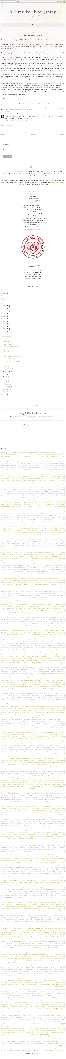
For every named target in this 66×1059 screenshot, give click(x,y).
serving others (60, 917)
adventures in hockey (27, 465)
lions (13, 745)
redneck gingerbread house (44, 887)
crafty (6, 563)
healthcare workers (33, 669)
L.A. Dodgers (51, 732)
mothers (25, 784)
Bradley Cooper (13, 515)
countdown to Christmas (30, 558)
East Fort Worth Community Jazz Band (47, 597)
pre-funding (16, 865)
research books (18, 891)
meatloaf (3, 767)
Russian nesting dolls (6, 904)
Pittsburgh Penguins (20, 856)
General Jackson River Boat (19, 636)
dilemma (49, 584)
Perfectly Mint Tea (51, 849)
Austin (3, 487)
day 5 (2, 576)
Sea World (57, 910)
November (8, 336)
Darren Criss (34, 571)
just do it (16, 723)
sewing (19, 919)
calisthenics (43, 524)
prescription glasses (7, 867)
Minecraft (47, 773)
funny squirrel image (7, 634)
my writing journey (14, 799)
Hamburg (12, 658)
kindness (10, 730)
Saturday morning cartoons (25, 908)
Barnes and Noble (22, 495)
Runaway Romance (44, 902)
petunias (12, 854)
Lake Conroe (17, 734)
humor (63, 693)
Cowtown (41, 560)
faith (39, 610)
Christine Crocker (52, 539)
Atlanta (24, 485)
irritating (3, 710)
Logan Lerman (28, 747)
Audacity (55, 485)
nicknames (57, 823)
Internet (33, 708)
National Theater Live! (19, 817)
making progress (24, 756)
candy (59, 526)
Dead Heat (31, 576)
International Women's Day (23, 708)
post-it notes (23, 862)
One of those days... (10, 359)
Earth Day (34, 597)
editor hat (17, 602)
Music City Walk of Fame (36, 791)
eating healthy (29, 600)
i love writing (57, 697)
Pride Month (37, 867)
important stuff (30, 702)
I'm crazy (11, 699)
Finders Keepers (10, 621)
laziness (42, 736)
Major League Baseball (58, 754)
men (24, 769)
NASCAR (16, 802)
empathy (18, 604)
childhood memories (13, 537)
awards (56, 487)
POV (56, 862)
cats (39, 530)
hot (32, 688)
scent (6, 910)
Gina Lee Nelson (60, 641)
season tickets (45, 913)
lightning (3, 745)
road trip (49, 895)
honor (14, 688)
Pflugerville (18, 854)
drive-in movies (61, 593)
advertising (53, 465)
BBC (53, 496)
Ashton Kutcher (17, 485)
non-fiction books (49, 828)
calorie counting (5, 526)
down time (62, 591)
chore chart (10, 539)
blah (36, 506)
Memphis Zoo (18, 769)
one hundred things (49, 836)
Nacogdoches (57, 799)
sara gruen (8, 908)
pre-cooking (9, 865)
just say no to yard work (25, 723)
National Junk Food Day (32, 808)
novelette (62, 830)
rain (40, 878)
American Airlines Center (33, 474)
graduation (33, 649)
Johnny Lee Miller (60, 719)
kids (35, 728)
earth (30, 597)
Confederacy (30, 554)
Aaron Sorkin (30, 461)
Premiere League (40, 865)
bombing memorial (60, 508)
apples (3, 483)
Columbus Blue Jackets (30, 552)
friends (11, 632)
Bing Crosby (34, 504)
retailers (10, 893)
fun (38, 632)
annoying (62, 478)
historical (30, 675)
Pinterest (3, 856)
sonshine (37, 928)
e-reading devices (19, 597)
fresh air (40, 630)
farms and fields (27, 615)
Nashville (29, 802)
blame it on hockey (43, 506)
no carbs (25, 825)
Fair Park (19, 610)
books (42, 513)
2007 (5, 397)
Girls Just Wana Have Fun (26, 643)
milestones (10, 773)
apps (13, 483)
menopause (29, 769)
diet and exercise (21, 584)
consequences (61, 554)
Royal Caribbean (60, 900)
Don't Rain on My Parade (32, 591)
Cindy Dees (42, 545)
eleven (48, 602)
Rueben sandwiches (23, 902)
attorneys (49, 485)
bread (41, 515)
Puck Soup (62, 873)
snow (52, 926)
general (9, 636)
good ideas (17, 647)
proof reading (25, 871)
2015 (5, 318)
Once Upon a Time (35, 836)
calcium (20, 524)
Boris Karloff (48, 513)
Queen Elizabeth (18, 878)
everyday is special (23, 606)
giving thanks (57, 643)
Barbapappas (9, 495)
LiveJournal (56, 745)
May (6, 379)
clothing (3, 550)
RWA (14, 904)
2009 (5, 392)
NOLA (42, 827)
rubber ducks (13, 902)
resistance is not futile (29, 891)
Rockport (36, 897)
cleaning (32, 547)
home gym (8, 686)
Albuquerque (25, 469)
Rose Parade (41, 900)
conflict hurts (44, 554)
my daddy (42, 793)
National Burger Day (48, 804)
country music (43, 558)
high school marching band (41, 673)
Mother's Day (10, 784)
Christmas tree (29, 545)
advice (58, 465)
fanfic (11, 615)
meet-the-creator (18, 767)
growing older (46, 654)
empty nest (31, 604)
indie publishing (30, 706)
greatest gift (61, 652)
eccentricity (58, 600)
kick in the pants (29, 728)
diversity (49, 587)
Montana (14, 782)
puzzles (63, 876)
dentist (42, 580)
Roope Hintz (35, 900)
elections (36, 602)
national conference (7, 806)
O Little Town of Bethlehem (41, 832)
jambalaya (58, 712)
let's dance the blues (46, 741)
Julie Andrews (59, 721)
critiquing (28, 565)
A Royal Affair (25, 459)
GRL (22, 654)
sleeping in (42, 923)
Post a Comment (6, 125)
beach (44, 498)
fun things (42, 632)
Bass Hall (35, 496)
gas (54, 634)
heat (58, 669)
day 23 (53, 573)
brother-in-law (51, 517)
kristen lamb (29, 732)
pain (26, 845)
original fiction (10, 843)
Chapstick (3, 534)
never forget (25, 819)
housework (4, 693)
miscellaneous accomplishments (55, 776)
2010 (5, 331)
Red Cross (50, 884)
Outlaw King (62, 843)
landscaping (34, 734)
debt (6, 578)
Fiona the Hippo (27, 621)
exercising (8, 608)
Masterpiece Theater (46, 762)
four (35, 628)
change (59, 532)
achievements (4, 463)
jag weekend (51, 712)
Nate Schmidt (47, 802)
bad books (17, 491)
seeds (36, 915)
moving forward (44, 789)
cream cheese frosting (50, 563)
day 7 (8, 576)
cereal (39, 532)
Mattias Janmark (18, 764)
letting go (62, 741)
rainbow (44, 878)
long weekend (50, 747)
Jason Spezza (30, 715)
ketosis (19, 728)
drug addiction (32, 595)
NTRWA (3, 832)
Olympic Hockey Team (13, 836)
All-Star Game (27, 472)
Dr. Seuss (35, 593)
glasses (63, 643)
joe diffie (53, 717)
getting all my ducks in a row (35, 639)
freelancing (14, 630)
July (6, 374)
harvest (45, 667)
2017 (5, 313)
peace (54, 847)
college (3, 552)
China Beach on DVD (49, 537)
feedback (37, 617)
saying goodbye (60, 908)
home (2, 686)
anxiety (36, 480)
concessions (23, 554)
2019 (5, 308)
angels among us (5, 478)
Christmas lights (10, 543)
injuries (37, 706)
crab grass (54, 560)
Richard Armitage (23, 895)
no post (43, 825)
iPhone (58, 708)
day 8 (12, 576)
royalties (7, 902)
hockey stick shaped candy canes (56, 682)
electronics (42, 602)
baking (55, 491)
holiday (44, 684)
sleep (38, 924)
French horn (25, 630)
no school (60, 825)
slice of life (62, 924)
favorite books (53, 615)
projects (3, 871)
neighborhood (52, 817)
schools (28, 910)
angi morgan (14, 478)
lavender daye (16, 736)
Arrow (6, 485)
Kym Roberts (44, 732)
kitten (63, 730)
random (62, 878)
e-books (6, 597)
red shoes (56, 884)
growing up (53, 654)
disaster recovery (19, 587)
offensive (25, 834)
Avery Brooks (49, 487)
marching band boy (26, 758)
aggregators (24, 467)
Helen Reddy (4, 671)
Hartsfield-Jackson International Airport (32, 667)
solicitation (27, 928)
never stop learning (34, 819)
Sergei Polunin (41, 917)
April (6, 381)
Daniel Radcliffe (16, 571)
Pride (31, 867)
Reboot (3, 884)
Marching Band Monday (39, 758)
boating (40, 509)
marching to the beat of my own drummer (17, 760)
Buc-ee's (35, 519)
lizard (18, 747)
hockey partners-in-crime (49, 680)
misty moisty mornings (48, 778)
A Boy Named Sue (35, 456)
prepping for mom (59, 865)
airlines (3, 469)
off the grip (19, 834)
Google (10, 649)
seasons (62, 913)
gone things (47, 645)
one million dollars (59, 836)
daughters (44, 571)
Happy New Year (14, 662)
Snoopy (48, 926)
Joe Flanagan (59, 717)
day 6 (5, 576)
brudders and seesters (14, 519)
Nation (63, 801)
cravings (23, 563)
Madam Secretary (37, 754)
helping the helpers (39, 671)
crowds (23, 567)
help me (31, 671)
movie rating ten (5, 789)
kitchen (40, 730)
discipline (27, 587)
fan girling (30, 613)
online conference (20, 838)
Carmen (56, 528)
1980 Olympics (11, 454)
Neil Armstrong (61, 817)
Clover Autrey (14, 550)
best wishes (57, 502)
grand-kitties (54, 649)
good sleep (41, 647)
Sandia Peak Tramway (54, 906)
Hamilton (25, 658)
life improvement (44, 743)
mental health (49, 769)
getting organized (6, 641)
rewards (3, 895)
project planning (60, 869)
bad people (23, 491)
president (22, 867)
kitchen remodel (56, 730)
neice (47, 817)
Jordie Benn (14, 721)
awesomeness (5, 489)
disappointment (10, 587)
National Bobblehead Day (35, 804)
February (7, 387)
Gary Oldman (49, 634)
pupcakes (42, 876)
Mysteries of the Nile (32, 799)
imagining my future (20, 701)
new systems (49, 821)
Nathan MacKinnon (56, 801)
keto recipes (12, 728)
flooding (23, 623)
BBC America (58, 496)
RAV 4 (52, 880)
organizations (54, 841)
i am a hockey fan (36, 695)
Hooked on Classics (25, 688)
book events (32, 511)
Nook (56, 827)
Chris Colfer (22, 539)
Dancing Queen (39, 569)
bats (44, 495)
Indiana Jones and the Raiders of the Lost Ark (13, 706)
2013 (5, 324)
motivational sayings (33, 784)
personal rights (61, 849)
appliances (9, 483)
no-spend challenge (24, 828)
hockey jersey (29, 680)
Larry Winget (52, 734)
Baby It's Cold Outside (27, 489)
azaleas (14, 489)
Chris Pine (35, 539)
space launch (57, 928)
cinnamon (55, 545)
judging (41, 721)
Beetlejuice (7, 500)
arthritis (11, 485)
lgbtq (2, 743)
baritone (15, 495)
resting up (4, 893)
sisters (26, 924)
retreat (22, 893)
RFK (17, 895)
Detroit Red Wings (43, 582)
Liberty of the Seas (13, 743)
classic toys (26, 547)
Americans (16, 476)
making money (14, 756)
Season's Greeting (54, 913)
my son (17, 797)
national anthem (23, 804)
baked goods (49, 491)
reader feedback (5, 882)
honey (10, 688)
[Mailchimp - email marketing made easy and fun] (21, 157)
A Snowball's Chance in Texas (38, 459)
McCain (35, 764)
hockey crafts (22, 678)
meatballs (62, 764)
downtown (13, 593)
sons (31, 928)
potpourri (50, 862)
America (12, 474)
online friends (30, 838)
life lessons (52, 743)
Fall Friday (60, 610)
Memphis (12, 769)
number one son (10, 832)
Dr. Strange (41, 593)
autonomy (30, 487)
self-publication (9, 917)
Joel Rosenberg (24, 719)
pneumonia (9, 860)
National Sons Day (6, 815)
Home (33, 134)
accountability (58, 461)
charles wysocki (20, 534)
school (24, 911)
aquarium (18, 483)
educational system (26, 602)
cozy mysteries (48, 560)
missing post (29, 778)
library (20, 743)
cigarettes (36, 545)
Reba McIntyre (52, 882)
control (26, 556)
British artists (11, 517)
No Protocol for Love (51, 825)
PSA (57, 871)
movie (53, 784)
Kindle (55, 728)
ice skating (44, 699)
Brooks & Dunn (34, 517)
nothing (57, 830)
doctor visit (19, 589)
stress (30, 109)
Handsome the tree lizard (40, 658)
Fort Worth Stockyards (17, 628)
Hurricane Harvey (15, 695)
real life (45, 882)
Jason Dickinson (23, 715)
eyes (57, 608)
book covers (25, 511)
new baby (62, 819)
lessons (37, 741)
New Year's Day (8, 823)
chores (17, 539)
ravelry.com (57, 880)
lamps (22, 734)
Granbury (39, 649)
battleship (48, 495)
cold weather (54, 550)
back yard (56, 489)
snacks (33, 926)
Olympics (22, 836)
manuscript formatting (52, 756)
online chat (4, 838)
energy (53, 604)
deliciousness (5, 580)
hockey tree (20, 684)
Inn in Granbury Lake (45, 706)
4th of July (7, 456)
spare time (8, 930)
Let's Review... (8, 344)
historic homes (24, 675)
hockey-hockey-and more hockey (32, 684)
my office (59, 795)
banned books (57, 493)
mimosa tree (41, 773)
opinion (19, 841)
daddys (56, 567)
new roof (43, 821)
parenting (4, 847)
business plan (18, 522)
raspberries (48, 880)
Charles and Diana (11, 534)
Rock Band (15, 897)
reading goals (39, 882)
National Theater (60, 815)
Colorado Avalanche (17, 552)
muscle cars (8, 791)
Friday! (6, 349)
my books (23, 793)
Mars (2, 762)
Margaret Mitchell (32, 760)
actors (15, 463)
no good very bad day (34, 825)
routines (52, 900)
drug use (38, 595)
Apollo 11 (41, 480)
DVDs (2, 597)
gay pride (4, 636)
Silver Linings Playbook (39, 921)
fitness (3, 623)
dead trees (37, 576)
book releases (9, 513)
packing (22, 845)
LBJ (46, 736)
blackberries (32, 506)
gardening (43, 634)
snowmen (57, 926)
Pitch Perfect (10, 856)
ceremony (43, 532)
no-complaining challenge (11, 827)
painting (30, 845)
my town (38, 797)
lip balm (34, 745)
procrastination (19, 869)
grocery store (28, 654)
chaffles (49, 532)
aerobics (62, 465)
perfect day (43, 849)
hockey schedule (19, 682)
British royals (19, 517)
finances (48, 619)
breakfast (49, 515)
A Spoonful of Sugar (52, 459)
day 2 (39, 573)
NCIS (38, 817)
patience (22, 847)
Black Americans (16, 506)
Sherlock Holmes (38, 919)
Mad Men (29, 754)
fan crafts (12, 613)
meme (47, 767)
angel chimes (61, 476)
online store (44, 838)
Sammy (29, 906)
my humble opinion (32, 795)
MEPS (59, 769)
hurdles (8, 695)
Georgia (42, 636)
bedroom (57, 498)
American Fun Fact (53, 474)
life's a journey (60, 743)
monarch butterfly (49, 780)
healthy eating (52, 669)
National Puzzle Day (44, 812)
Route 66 (47, 900)
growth (59, 654)
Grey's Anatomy (13, 654)
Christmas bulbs (31, 541)
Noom (59, 827)
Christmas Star (9, 545)
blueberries (29, 508)
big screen (23, 504)
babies (19, 489)
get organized (8, 639)
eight (32, 602)
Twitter (32, 103)
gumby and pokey (16, 656)
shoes (57, 919)
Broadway (26, 517)
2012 (5, 326)
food (52, 623)
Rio (29, 895)
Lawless (23, 736)
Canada (39, 526)
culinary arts (50, 567)
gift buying (49, 641)
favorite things (5, 617)
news (14, 823)
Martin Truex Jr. (21, 762)
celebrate (50, 530)
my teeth (33, 797)
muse (13, 791)
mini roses (53, 773)
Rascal (42, 880)
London (35, 747)
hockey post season (7, 682)
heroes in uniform (52, 671)
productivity (26, 869)
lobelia (22, 747)
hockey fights (38, 678)
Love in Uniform (34, 749)
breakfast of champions (58, 515)
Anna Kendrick (38, 478)
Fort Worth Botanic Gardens (37, 626)
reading (21, 882)
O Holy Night (30, 832)
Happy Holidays (46, 660)
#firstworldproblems (27, 452)
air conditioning (55, 467)
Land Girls (27, 734)
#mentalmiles (43, 452)
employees (9, 109)
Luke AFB (46, 751)
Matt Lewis (11, 764)
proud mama (51, 871)
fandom (41, 613)
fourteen (38, 628)
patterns (38, 847)
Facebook (25, 103)
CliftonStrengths (49, 548)
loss (26, 749)
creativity (58, 563)
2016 (5, 316)
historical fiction (37, 675)
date (39, 571)
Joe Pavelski (9, 719)
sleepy (56, 923)
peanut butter (30, 849)
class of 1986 (12, 547)
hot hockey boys (48, 688)
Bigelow (29, 504)
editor (13, 602)
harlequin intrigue (33, 665)
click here (59, 176)
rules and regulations (33, 902)
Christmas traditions (18, 545)
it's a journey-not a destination (21, 710)
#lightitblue (36, 452)
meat (58, 764)
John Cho (31, 719)
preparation (49, 865)
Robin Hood (8, 897)
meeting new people (28, 767)
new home (24, 821)
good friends (9, 647)
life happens (35, 743)
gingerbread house (6, 643)
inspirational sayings (59, 706)
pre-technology (24, 865)
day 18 (32, 573)
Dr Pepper (19, 593)
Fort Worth (26, 626)
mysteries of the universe (46, 799)
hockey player (61, 680)
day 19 (36, 573)
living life (62, 745)
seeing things (42, 915)
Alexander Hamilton (41, 469)
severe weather (13, 919)
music (21, 791)
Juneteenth (7, 723)
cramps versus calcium (15, 563)
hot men (55, 688)
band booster (20, 493)
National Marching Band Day (11, 810)
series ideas (52, 917)
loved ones (7, 751)
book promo (53, 511)
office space (31, 834)
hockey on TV (38, 680)
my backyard (10, 793)
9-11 (29, 456)
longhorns (57, 747)
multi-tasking (61, 788)
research (11, 891)
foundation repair (28, 628)
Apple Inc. (55, 480)
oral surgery (31, 841)
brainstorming (29, 515)
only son (62, 838)
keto (30, 725)
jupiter (12, 723)
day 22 (49, 573)
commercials (40, 552)
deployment (52, 580)
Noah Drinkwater (35, 827)
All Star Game (8, 472)
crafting (62, 561)
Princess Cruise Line (54, 867)
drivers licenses (5, 595)
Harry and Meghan (52, 665)
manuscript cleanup (41, 756)
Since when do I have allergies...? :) (14, 356)
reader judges (14, 882)
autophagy (37, 487)
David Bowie (59, 571)
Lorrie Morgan (9, 749)
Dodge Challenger (35, 589)
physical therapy (38, 854)
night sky (18, 825)
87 (24, 456)
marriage (62, 760)
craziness (28, 563)
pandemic (36, 845)
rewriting (13, 895)
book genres (40, 511)
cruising (39, 567)
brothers (58, 517)
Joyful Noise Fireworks (29, 721)
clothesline (62, 547)
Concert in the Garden (14, 554)
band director (36, 493)
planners (48, 856)
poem (30, 860)
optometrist (25, 841)
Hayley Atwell (58, 667)
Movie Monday (60, 784)
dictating (13, 584)
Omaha (27, 836)
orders (44, 841)
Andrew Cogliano (45, 476)
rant (26, 109)
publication (61, 871)
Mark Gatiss (56, 760)
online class (11, 838)
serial (47, 917)
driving (21, 595)
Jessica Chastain (25, 717)
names (63, 799)
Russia (51, 902)
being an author (51, 500)
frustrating (34, 632)
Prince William (44, 867)
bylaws (60, 521)
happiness (58, 658)
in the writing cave (40, 704)
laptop (39, 734)
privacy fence (10, 869)
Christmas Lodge (20, 543)
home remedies (35, 686)
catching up (34, 530)
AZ (10, 489)
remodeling (49, 889)
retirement (16, 893)
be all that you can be (12, 498)
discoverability (39, 587)
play (23, 858)
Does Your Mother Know (55, 589)
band (7, 493)
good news (34, 647)
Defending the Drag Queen (45, 578)
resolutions (38, 891)
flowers (33, 623)
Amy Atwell (22, 476)
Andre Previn (37, 476)
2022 (5, 301)
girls (19, 643)
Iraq (64, 708)
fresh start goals (48, 630)
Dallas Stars (25, 569)
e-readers (11, 597)
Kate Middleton (58, 723)
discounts (32, 587)
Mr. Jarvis (51, 788)
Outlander (55, 843)
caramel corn (24, 528)
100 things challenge (55, 452)
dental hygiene (29, 580)
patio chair (27, 847)
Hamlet (30, 658)
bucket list (42, 519)
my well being (61, 797)
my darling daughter (50, 793)
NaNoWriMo (10, 802)
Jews (31, 717)
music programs (56, 791)
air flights (62, 467)
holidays (56, 684)
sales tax (9, 906)
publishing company (37, 873)
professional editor (36, 869)
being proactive (14, 502)
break (45, 515)
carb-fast (37, 528)
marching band (19, 109)
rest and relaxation (50, 891)
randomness (31, 880)
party (8, 847)
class (7, 547)
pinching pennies (52, 854)
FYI (24, 634)
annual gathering (6, 480)
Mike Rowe (57, 771)
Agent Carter (5, 467)
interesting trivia (12, 708)
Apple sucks (62, 480)
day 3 (60, 573)
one (42, 836)
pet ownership (27, 851)
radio (36, 878)
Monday (57, 780)
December (8, 334)
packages (17, 845)
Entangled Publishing (6, 606)
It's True (19, 712)
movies (32, 789)
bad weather (34, 491)
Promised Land (11, 871)
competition (48, 552)
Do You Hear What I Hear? (8, 589)
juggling (45, 721)
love (29, 749)
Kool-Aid (23, 732)
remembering (11, 889)
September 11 (33, 917)
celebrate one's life (59, 530)
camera (30, 526)
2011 (5, 329)
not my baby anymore (41, 830)
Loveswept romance (16, 751)
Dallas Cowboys (16, 569)
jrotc (37, 721)
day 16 (25, 573)
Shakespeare (24, 919)
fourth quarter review (47, 628)
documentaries (26, 589)
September (8, 369)
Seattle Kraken (10, 915)
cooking (46, 556)
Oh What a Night (53, 834)
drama (49, 593)
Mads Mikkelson (47, 754)
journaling (20, 721)
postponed (34, 862)
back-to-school (10, 491)
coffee (44, 550)
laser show (59, 734)
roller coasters (43, 897)
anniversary (56, 478)
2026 (5, 290)
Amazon (62, 472)
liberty (6, 743)
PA (13, 845)
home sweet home (45, 686)
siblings (11, 921)
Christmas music (30, 543)
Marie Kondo (49, 760)
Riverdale (32, 895)
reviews (51, 893)
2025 (5, 293)
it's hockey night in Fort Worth (45, 710)
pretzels (27, 867)
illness (7, 702)
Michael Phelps (21, 771)
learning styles (36, 738)
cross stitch (49, 565)
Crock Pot (43, 565)
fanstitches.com (18, 615)
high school (4, 673)
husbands (28, 695)
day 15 (21, 573)
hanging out (51, 658)
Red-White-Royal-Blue (22, 887)
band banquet (12, 493)
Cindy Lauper (49, 545)
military (16, 773)
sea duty (51, 910)
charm (26, 534)
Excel (37, 606)
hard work (4, 665)
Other (47, 103)
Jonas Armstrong (6, 721)
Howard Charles (38, 693)
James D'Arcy (8, 715)
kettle (22, 728)
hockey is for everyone (18, 680)
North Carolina (9, 830)
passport (17, 847)
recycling (45, 884)
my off (54, 795)
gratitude (42, 652)
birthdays (9, 506)
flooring (28, 623)
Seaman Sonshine (17, 913)
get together (23, 639)
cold (48, 550)
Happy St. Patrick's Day (25, 662)
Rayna (63, 880)
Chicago (55, 535)
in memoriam (12, 704)
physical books (30, 854)
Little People (49, 745)
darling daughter (25, 571)
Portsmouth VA (16, 863)
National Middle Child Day (26, 810)
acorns (11, 463)
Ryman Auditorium (21, 904)
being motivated (5, 502)
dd (27, 576)
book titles (30, 513)
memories (62, 767)
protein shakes (44, 871)
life (30, 743)
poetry (34, 860)
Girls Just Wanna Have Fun (39, 643)
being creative (61, 500)
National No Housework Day (40, 810)
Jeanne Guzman (49, 715)
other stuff (31, 843)
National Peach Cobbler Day (8, 812)
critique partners (20, 565)
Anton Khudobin (21, 480)
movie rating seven (59, 786)
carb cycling (31, 528)
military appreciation (24, 773)
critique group (11, 565)
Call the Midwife (51, 524)
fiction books (24, 619)
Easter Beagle (61, 597)
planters (19, 858)
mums (3, 791)
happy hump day (56, 660)
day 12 (11, 573)
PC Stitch (50, 847)
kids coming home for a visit (45, 728)
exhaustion (15, 608)
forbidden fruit (11, 626)
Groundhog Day (37, 654)
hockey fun (57, 678)
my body (17, 793)
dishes (45, 587)
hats (53, 667)
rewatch (8, 895)
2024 (5, 295)
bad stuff (28, 491)
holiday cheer (50, 684)
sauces (38, 908)
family (7, 613)
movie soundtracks (16, 788)
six (29, 923)
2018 (5, 311)
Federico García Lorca (20, 617)
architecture (32, 483)
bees (2, 500)
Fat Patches (46, 615)
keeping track (17, 725)
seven (7, 919)
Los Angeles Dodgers (18, 749)
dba (25, 576)
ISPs (7, 710)
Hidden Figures (61, 671)
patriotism (33, 847)
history (55, 675)
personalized (18, 851)
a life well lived (60, 456)
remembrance (34, 889)
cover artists (16, 560)
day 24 (57, 573)
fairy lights (35, 610)
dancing (32, 569)
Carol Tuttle (61, 528)
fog (49, 623)
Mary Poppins (36, 762)
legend (59, 738)
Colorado (8, 552)
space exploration (49, 928)
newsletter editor (26, 823)
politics (54, 860)
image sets (11, 701)
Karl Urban (41, 723)
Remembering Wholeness (22, 889)
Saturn (34, 908)
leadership (58, 736)
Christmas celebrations (52, 541)
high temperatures (54, 673)
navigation (28, 817)
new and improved (54, 819)
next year (33, 823)
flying (43, 623)
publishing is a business (51, 873)
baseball (30, 496)
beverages (11, 504)
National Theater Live (7, 817)
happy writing (55, 662)
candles (55, 526)
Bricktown (4, 517)
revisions (62, 893)
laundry (9, 736)
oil (58, 834)
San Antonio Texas (42, 906)
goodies (62, 647)
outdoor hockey (48, 843)
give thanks (50, 643)
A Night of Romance (15, 459)
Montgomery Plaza (22, 782)
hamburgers (18, 658)
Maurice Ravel (26, 764)
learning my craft (27, 738)
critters (33, 565)
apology (51, 480)
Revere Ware (40, 893)
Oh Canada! (42, 834)
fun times (48, 632)
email (59, 602)
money (10, 782)
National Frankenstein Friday (39, 806)
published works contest (18, 873)
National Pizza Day (22, 812)
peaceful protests (5, 849)
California (37, 524)
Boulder (57, 513)
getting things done (40, 641)
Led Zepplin (49, 738)
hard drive (62, 662)
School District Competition (12, 361)
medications (10, 767)
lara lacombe (45, 734)
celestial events (27, 532)
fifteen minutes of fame (34, 619)
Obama (3, 834)
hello (27, 671)
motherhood (18, 784)
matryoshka (4, 764)
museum (17, 791)
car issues (17, 528)
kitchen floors (47, 730)
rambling (57, 878)
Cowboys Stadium (30, 561)
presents (16, 867)
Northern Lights (18, 830)
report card (61, 889)
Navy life (34, 817)
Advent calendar (46, 463)
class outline (19, 547)
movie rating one (48, 786)
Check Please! (40, 534)
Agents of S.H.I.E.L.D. (14, 467)
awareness (62, 487)
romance (57, 897)
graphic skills (29, 652)
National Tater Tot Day (49, 814)
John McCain (37, 719)
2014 (5, 321)
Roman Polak (50, 897)
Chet (51, 534)
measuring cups (52, 764)
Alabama (8, 469)
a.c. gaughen (23, 461)
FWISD (21, 634)
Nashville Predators (37, 801)
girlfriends (14, 643)
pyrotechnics (4, 878)
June (6, 376)
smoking (28, 926)
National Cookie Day (18, 806)
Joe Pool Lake (16, 719)
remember (4, 889)
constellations (5, 556)
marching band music (53, 758)
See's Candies (30, 915)
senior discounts (19, 917)
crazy (33, 563)
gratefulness (37, 652)
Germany (55, 636)
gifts (53, 641)
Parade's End (54, 845)
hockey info (8, 680)
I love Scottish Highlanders (33, 697)
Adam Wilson (30, 463)
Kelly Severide (25, 725)
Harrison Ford (42, 665)
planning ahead (56, 856)
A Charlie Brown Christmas (47, 456)
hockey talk (4, 684)
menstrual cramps (38, 769)
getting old (54, 639)
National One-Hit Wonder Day (57, 810)
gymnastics (45, 656)
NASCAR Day (23, 801)
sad (28, 904)
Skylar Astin (33, 923)
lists (38, 745)
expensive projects (32, 608)
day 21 (46, 573)
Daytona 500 (20, 576)
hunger (3, 695)
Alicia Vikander (55, 469)
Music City (26, 791)
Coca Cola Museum (23, 550)
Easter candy (4, 600)
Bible (18, 504)
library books (25, 743)
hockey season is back (39, 682)
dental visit (37, 580)
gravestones (49, 652)
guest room (9, 656)
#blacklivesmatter (6, 452)
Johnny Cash (51, 719)
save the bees (43, 908)
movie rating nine (38, 786)
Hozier (51, 693)
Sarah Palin (14, 908)
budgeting (48, 519)
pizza (28, 856)
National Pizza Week (33, 812)
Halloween (55, 656)
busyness (49, 522)
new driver (18, 821)
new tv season (57, 821)
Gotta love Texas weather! (12, 346)
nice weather (51, 823)
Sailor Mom (58, 904)
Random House (21, 880)
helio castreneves (12, 671)
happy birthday (13, 660)
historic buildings (14, 675)
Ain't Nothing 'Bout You (43, 467)
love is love (42, 749)
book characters (16, 511)
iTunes (24, 712)
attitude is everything (40, 485)
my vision (54, 797)
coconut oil (32, 550)
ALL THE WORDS (17, 472)
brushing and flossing (26, 519)
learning (19, 738)
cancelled (44, 526)
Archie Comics (24, 482)
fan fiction (18, 613)
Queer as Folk (27, 878)
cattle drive (43, 530)
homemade (61, 686)
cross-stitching (16, 567)
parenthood (62, 845)
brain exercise (21, 515)
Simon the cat (55, 921)
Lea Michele (51, 736)
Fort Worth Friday (50, 626)
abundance (40, 461)
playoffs (48, 858)
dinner (54, 584)
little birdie (43, 745)
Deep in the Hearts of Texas (30, 578)
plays (52, 858)
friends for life (17, 632)
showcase (6, 921)
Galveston (37, 634)
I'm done (16, 699)
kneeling (3, 732)
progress (44, 869)
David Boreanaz (51, 571)
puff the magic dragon (7, 876)
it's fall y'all (33, 710)
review (46, 893)
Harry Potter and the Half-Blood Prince (11, 667)
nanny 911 (4, 801)
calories (13, 526)
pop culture (59, 860)
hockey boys (14, 678)
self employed (50, 915)
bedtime (62, 498)
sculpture (46, 910)
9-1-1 (26, 456)
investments (52, 708)
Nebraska (42, 817)
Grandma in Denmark (20, 652)
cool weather (53, 556)
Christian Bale (43, 539)
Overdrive (9, 845)
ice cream (29, 699)
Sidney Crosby (20, 921)
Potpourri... (7, 351)
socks (14, 928)
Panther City (42, 845)
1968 (5, 454)
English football (60, 604)
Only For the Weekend (54, 838)
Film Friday (43, 619)
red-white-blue (11, 887)
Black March (25, 506)
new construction (10, 821)
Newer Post (5, 134)
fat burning (39, 615)
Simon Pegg (48, 921)
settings (3, 919)
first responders (54, 621)
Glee (2, 645)
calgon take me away (28, 524)
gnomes (14, 645)
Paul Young (44, 847)
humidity (58, 693)
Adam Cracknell (22, 463)
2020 (5, 306)
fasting (33, 615)
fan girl (24, 613)
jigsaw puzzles (36, 717)
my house (23, 795)
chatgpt (34, 534)
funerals (53, 632)
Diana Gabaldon (5, 584)
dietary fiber (30, 584)
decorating (18, 578)
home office (27, 686)
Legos (63, 738)
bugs (52, 519)
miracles (15, 775)
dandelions (58, 569)
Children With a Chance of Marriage (33, 537)
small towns (12, 926)
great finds (55, 652)
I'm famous (21, 699)
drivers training (15, 595)
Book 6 (3, 511)
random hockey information (9, 880)
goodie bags (56, 647)
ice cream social (36, 699)
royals (2, 902)
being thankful (23, 502)
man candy (32, 756)
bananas (3, 493)
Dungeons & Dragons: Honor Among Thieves (53, 595)
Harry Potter (8, 354)
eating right (37, 600)
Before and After (15, 500)
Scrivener (40, 911)
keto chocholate (36, 725)
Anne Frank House (47, 478)
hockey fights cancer (48, 678)
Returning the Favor (30, 893)
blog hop (7, 509)
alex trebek (32, 469)
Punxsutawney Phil (35, 876)
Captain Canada (9, 528)
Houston (10, 693)
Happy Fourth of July (34, 660)
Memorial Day (54, 767)
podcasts (25, 860)
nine (22, 825)
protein (38, 871)
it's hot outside (57, 710)
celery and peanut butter (15, 532)
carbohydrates (45, 528)
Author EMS (9, 487)
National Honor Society (7, 808)
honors (18, 688)
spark (12, 930)
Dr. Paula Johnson (27, 593)
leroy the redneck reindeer (27, 741)
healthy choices (43, 669)
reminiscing (41, 889)
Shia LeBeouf (47, 919)
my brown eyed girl (33, 793)
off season (13, 834)
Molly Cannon (21, 780)
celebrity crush (5, 532)
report (55, 889)
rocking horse (29, 897)
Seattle (3, 915)
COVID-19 (22, 561)
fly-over (39, 623)
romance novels (18, 900)
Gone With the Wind (56, 645)
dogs (10, 591)
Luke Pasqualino (53, 751)
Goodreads (4, 649)
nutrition (24, 832)
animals (20, 478)
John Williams (44, 719)
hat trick (50, 667)
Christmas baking (21, 541)
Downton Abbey (5, 593)
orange (37, 841)
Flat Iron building (16, 623)
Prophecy (32, 871)
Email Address (8, 150)
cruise (27, 567)
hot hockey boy (37, 688)
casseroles (17, 530)
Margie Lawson (41, 760)
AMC (9, 474)
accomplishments (49, 461)
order (40, 841)
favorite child (61, 615)
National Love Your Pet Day (45, 808)
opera (15, 841)
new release (37, 821)
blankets (51, 506)
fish (61, 621)
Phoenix (23, 854)
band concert (28, 493)
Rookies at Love (27, 900)
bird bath (40, 504)
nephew (3, 819)
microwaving (43, 771)
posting (29, 863)
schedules (11, 911)
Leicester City (4, 741)
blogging (13, 509)
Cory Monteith (13, 558)
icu (48, 699)
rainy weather (50, 878)
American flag (43, 474)
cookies (41, 556)
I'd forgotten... (8, 341)
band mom (49, 493)
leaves (43, 738)
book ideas (47, 511)
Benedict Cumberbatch (46, 502)
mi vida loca (12, 771)
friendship (25, 632)
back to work (48, 489)
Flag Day (9, 623)
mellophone (41, 767)
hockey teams (12, 684)
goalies (21, 645)
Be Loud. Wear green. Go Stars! (33, 498)
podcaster (19, 860)
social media (8, 928)
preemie (32, 865)
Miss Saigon (21, 778)
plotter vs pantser (59, 858)
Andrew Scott (53, 476)
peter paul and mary (38, 851)
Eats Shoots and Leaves (48, 600)
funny (63, 632)
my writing (4, 799)
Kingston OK (34, 730)
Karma (46, 723)
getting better (47, 639)
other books (25, 843)
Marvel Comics (29, 762)
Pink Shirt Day (61, 854)
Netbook (8, 819)
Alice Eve (48, 469)
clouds (8, 550)
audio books (61, 485)
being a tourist (42, 500)
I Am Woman (60, 695)
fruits (29, 632)
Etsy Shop (15, 606)
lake (11, 734)
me (38, 764)
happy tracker (47, 662)
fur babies (16, 634)
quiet (33, 878)
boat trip (35, 508)
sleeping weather (50, 923)
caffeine (15, 524)
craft (59, 560)
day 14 (18, 573)
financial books (56, 619)
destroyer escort (25, 582)
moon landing (57, 782)
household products (47, 691)
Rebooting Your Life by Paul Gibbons (15, 884)
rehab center (56, 887)
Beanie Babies (50, 498)
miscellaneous (36, 775)
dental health (21, 580)
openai (11, 841)
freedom (7, 630)
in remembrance (25, 704)
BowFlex (6, 515)
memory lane (5, 769)
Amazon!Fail (4, 474)
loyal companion (26, 751)
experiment (46, 608)
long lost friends (41, 747)
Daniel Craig (8, 571)
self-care (57, 915)
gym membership (37, 656)
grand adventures (46, 649)
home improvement (17, 686)
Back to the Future (39, 489)
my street (22, 797)
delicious (62, 578)
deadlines (42, 576)
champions (54, 532)
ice (25, 699)
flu (36, 623)
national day (27, 806)
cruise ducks (33, 567)
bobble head (46, 509)
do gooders (62, 587)
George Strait (36, 636)
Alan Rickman (14, 469)
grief (19, 654)
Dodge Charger (44, 589)
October (7, 339)
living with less (12, 747)
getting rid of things (28, 641)
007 (48, 452)
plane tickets (34, 856)
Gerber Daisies (49, 636)
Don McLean (22, 591)
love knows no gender (52, 749)
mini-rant (59, 773)
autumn (43, 487)
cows (37, 560)
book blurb (9, 511)
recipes (31, 884)
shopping (62, 919)
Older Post (61, 134)
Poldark (38, 860)
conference (37, 554)
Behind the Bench (25, 500)
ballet (58, 491)
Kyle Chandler (37, 732)
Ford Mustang (18, 626)
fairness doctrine (26, 610)
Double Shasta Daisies (52, 591)
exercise (46, 606)
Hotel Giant (10, 691)
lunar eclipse (61, 751)
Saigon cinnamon (49, 904)
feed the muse (30, 617)
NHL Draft (44, 823)
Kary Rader (51, 723)
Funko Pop (58, 632)
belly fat (30, 502)
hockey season (28, 682)
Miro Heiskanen (23, 775)
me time (41, 764)
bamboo (62, 491)
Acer (63, 461)
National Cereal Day (59, 804)
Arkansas (48, 482)
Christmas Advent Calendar (8, 541)
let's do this (56, 741)
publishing (28, 873)
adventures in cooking (58, 463)
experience (40, 608)
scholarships (18, 910)
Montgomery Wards (33, 782)
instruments (4, 708)
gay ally (63, 634)
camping (35, 526)
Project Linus (50, 869)
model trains (13, 780)
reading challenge (29, 882)
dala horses (8, 569)
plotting (3, 860)
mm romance (61, 778)
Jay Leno (37, 715)
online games (37, 838)
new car (3, 821)
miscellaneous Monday (9, 778)
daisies (3, 569)
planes (39, 856)
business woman (38, 522)
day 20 (42, 573)
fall (42, 610)
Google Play (24, 649)
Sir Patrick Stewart (13, 923)
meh (36, 767)
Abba (35, 461)
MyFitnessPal (23, 799)
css (46, 567)
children (21, 537)
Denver (46, 580)
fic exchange (17, 619)
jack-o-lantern (41, 712)
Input (52, 706)
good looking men (25, 647)
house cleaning (29, 691)
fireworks (35, 621)
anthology (14, 480)
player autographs (30, 858)
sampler (34, 906)
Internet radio (39, 708)
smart (17, 926)
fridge (7, 632)
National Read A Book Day (57, 812)
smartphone (22, 926)
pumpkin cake (19, 876)
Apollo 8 (46, 480)
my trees (44, 797)
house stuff (37, 691)
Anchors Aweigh (29, 476)
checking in (47, 534)
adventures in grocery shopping (10, 465)
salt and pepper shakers (19, 906)
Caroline (3, 530)
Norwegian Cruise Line (28, 830)
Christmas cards (40, 541)
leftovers (54, 738)
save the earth (51, 908)
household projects (59, 691)
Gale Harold (28, 634)
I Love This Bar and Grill (47, 697)
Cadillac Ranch (9, 524)
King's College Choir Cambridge (21, 730)
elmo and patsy (54, 602)
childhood (4, 537)
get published (15, 639)
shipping (53, 919)
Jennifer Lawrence (16, 717)
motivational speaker (44, 784)
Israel (10, 710)
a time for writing (13, 461)
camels (26, 526)
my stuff (28, 797)
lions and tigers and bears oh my (23, 745)
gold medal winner (32, 645)
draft (46, 593)
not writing (51, 830)
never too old (44, 819)
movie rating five (18, 786)
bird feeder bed (48, 504)
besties (62, 502)
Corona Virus (61, 556)
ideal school (52, 699)
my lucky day (41, 795)
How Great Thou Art (18, 693)
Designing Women (11, 582)
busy (44, 522)
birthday (3, 506)
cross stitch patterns (59, 565)
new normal (31, 821)
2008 (5, 394)
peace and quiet (60, 847)
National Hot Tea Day (19, 808)
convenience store (33, 556)
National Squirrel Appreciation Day (33, 814)
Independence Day (59, 704)
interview (46, 708)
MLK (56, 778)
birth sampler (61, 504)
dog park (6, 591)
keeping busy (9, 725)
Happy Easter (24, 660)
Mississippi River (37, 778)
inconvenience (49, 704)
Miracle (9, 775)
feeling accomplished (46, 617)
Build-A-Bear (57, 519)
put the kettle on (55, 876)
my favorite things (15, 795)
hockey (7, 678)
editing (9, 602)
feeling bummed (56, 617)
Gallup (33, 634)
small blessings (5, 926)
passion (12, 847)
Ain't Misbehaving (32, 467)
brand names (36, 515)
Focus (46, 623)
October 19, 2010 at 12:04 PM (16, 121)
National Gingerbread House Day (56, 806)
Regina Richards (10, 114)
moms (41, 780)
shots (2, 921)
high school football (14, 673)
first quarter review (44, 621)
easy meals (11, 600)
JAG (47, 712)
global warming (8, 645)
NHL (40, 823)
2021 (5, 303)
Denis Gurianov (14, 580)
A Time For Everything (33, 12)
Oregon (49, 841)
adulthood (37, 463)
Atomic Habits (30, 485)
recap (26, 884)
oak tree (52, 832)
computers (4, 554)
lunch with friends (13, 754)
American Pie (9, 476)
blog (60, 506)
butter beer (56, 521)
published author (5, 873)
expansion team (22, 608)
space (42, 928)
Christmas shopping (52, 543)
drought (25, 595)
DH (64, 582)
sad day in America (34, 904)
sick (15, 921)
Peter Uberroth (48, 851)
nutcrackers (18, 832)
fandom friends (48, 613)
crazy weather (39, 563)
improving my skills (51, 701)
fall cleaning (47, 610)
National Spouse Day (17, 814)
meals (46, 764)
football (56, 623)
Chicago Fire (61, 535)
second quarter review (20, 915)
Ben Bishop (36, 502)
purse (47, 876)
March (7, 384)
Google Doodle (16, 649)
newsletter (18, 823)
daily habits (62, 567)
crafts (3, 563)
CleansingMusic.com (39, 547)
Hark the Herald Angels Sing (15, 665)
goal (18, 645)
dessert (18, 582)
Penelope (37, 849)
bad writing (42, 491)
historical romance (48, 675)
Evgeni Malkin (32, 606)
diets (36, 584)
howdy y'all (46, 693)
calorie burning (61, 524)
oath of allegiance (59, 832)
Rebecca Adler (61, 882)
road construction (40, 895)
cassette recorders (25, 530)
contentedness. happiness (16, 556)
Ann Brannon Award (28, 478)
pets (8, 854)
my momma (49, 795)
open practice (5, 841)
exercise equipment (54, 606)
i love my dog (22, 697)
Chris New (29, 539)
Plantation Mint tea (11, 858)
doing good (15, 591)
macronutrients (23, 754)
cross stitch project (6, 567)
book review (16, 513)
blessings (56, 506)
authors (25, 487)
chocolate (4, 539)
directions (59, 584)
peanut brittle (22, 849)
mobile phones (5, 780)
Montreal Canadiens (43, 782)
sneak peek (43, 926)
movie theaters (25, 788)
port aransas (8, 862)
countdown (20, 558)
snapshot (37, 926)
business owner (9, 521)
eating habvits (22, 600)
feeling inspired (9, 619)
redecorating (31, 887)
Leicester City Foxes (14, 741)
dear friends (49, 576)
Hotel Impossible (18, 691)
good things (49, 647)
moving (37, 789)
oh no (46, 834)
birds (55, 504)
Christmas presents (40, 543)
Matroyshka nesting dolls (58, 762)
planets (44, 856)
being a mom (34, 500)
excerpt (41, 606)
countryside (10, 560)
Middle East (51, 771)
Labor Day (58, 732)
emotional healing (10, 604)
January (7, 389)
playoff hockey (40, 858)
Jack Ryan (34, 712)
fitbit (63, 621)
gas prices (57, 634)
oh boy (37, 834)
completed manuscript (59, 552)
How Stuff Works (29, 693)
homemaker (4, 688)
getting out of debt (17, 641)
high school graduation (27, 673)
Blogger (36, 405)
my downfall (59, 793)
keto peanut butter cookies (49, 725)
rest (44, 891)
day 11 (7, 573)
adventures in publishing (42, 465)
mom (38, 780)
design (57, 580)
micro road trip (35, 771)
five (6, 623)
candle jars (50, 526)
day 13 (14, 573)
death (54, 576)
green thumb (5, 654)
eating (16, 600)
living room (4, 747)
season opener (35, 913)
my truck (49, 797)
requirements (4, 891)
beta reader (4, 504)
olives (5, 836)
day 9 (15, 576)
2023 (5, 298)
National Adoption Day (12, 804)
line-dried (8, 745)
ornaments (18, 843)
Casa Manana (10, 530)
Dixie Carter (55, 587)
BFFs (15, 504)
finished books (18, 621)
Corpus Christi (5, 558)
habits (50, 656)
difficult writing (42, 584)
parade (49, 845)
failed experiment (12, 610)
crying (43, 567)
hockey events (30, 678)
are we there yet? (40, 482)
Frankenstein (58, 628)
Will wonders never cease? (12, 364)
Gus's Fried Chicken (27, 656)
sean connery (26, 913)
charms (30, 535)
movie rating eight (7, 786)
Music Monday (47, 791)
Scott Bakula (34, 910)
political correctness (46, 860)
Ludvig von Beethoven (37, 751)
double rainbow (43, 591)
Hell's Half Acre (22, 671)
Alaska (19, 469)
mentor (55, 769)
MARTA (6, 762)
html (54, 693)
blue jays (18, 508)
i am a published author (49, 695)
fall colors (53, 610)
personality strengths (7, 851)
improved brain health (40, 701)
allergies (33, 472)
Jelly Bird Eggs (58, 715)
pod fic (15, 860)
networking (18, 819)
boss (53, 513)
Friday (55, 630)
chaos (63, 532)
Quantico (11, 878)
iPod (61, 708)
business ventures (27, 522)
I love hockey (14, 697)
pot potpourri (41, 862)
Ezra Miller (62, 608)
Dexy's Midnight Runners (55, 582)
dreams (54, 593)
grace (28, 649)
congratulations (53, 554)
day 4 (63, 573)
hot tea (60, 688)
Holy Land (62, 684)
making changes (5, 756)
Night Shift (12, 825)
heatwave (62, 669)
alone (38, 472)
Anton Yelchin (30, 480)
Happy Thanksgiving (37, 662)
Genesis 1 (29, 636)
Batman (41, 496)
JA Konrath (29, 712)
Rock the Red (21, 897)
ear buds (26, 597)
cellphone (34, 532)
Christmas (61, 539)
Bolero (52, 508)
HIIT (9, 675)
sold (18, 928)
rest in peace (61, 891)
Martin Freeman (12, 762)
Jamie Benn (15, 715)
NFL (37, 823)
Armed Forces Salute (56, 482)
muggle (56, 788)
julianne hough (51, 721)
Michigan (27, 771)
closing (57, 547)
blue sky (23, 508)
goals (25, 645)
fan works (35, 613)
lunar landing (4, 754)
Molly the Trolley (31, 780)
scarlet (3, 910)
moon (51, 782)
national (3, 804)
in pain (18, 704)
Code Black (39, 550)
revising (56, 893)
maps (60, 756)
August (7, 371)
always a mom (44, 472)
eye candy (53, 608)
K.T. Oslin (35, 723)
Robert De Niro (57, 895)
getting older (61, 639)
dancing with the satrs (49, 569)
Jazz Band (42, 715)
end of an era (39, 604)
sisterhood (21, 923)
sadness (42, 904)
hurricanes (22, 695)
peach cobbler (14, 849)
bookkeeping (36, 513)
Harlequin (26, 665)
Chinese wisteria (60, 537)
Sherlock (31, 919)
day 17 (29, 573)
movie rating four (28, 786)
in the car (32, 704)
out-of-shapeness (38, 843)
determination (34, 582)
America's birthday (20, 474)
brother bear (43, 517)
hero (45, 671)
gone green (40, 645)
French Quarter (34, 630)
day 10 (4, 573)
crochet (38, 565)
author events (17, 487)
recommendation (37, 884)
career (51, 528)
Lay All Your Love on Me (32, 736)
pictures (45, 854)
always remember (54, 472)
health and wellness (21, 669)
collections (62, 550)
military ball (33, 773)
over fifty (3, 845)
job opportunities (45, 717)
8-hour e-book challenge (17, 456)
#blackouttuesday (16, 452)
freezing (19, 630)
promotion (18, 871)
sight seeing (29, 921)
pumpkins (26, 876)
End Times (48, 604)
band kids (42, 493)
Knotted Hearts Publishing (13, 732)
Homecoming (54, 686)
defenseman (56, 578)
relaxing (63, 887)
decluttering (11, 578)
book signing (23, 513)
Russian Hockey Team (59, 902)
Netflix (13, 819)
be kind (21, 498)
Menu (33, 25)
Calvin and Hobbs (19, 526)
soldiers (21, 928)
